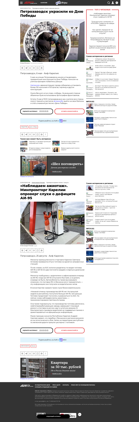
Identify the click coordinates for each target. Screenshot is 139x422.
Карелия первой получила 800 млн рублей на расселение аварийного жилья (102, 47)
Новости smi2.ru (27, 176)
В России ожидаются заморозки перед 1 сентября (104, 111)
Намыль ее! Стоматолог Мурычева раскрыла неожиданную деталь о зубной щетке (106, 214)
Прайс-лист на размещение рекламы (83, 385)
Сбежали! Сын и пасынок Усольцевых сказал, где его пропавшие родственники (107, 194)
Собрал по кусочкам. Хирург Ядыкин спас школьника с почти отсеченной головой (107, 80)
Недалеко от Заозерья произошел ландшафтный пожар (40, 142)
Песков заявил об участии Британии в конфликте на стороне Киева (106, 131)
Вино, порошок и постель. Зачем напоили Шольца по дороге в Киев (105, 104)
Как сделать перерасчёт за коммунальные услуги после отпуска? (102, 31)
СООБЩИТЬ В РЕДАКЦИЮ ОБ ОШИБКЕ (46, 387)
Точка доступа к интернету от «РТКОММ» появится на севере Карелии (102, 23)
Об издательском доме (42, 385)
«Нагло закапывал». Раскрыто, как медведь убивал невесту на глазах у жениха (106, 94)
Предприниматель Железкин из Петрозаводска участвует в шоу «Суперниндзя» (102, 39)
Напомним (35, 85)
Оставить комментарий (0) (69, 111)
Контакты (66, 385)
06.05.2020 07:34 (25, 8)
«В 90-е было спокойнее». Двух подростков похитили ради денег (105, 66)
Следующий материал (53, 416)
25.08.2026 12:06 (25, 182)
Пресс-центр (56, 385)
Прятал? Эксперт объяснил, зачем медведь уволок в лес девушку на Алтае (106, 74)
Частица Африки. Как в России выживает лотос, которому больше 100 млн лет (106, 201)
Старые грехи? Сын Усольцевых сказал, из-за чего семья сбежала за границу (106, 221)
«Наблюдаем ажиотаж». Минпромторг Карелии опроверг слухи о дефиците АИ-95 (102, 15)
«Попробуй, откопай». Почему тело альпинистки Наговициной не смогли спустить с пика (106, 187)
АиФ (35, 245)
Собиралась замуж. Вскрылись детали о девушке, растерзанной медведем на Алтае (105, 60)
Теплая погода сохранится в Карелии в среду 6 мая (70, 142)
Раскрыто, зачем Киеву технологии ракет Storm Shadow (105, 118)
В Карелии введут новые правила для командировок (39, 148)
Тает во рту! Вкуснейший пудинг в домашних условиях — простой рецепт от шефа (106, 207)
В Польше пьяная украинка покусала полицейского (106, 258)
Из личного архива (37, 63)
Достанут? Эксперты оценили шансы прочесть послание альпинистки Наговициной (107, 87)
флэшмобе (58, 101)
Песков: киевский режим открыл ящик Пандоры (104, 125)
